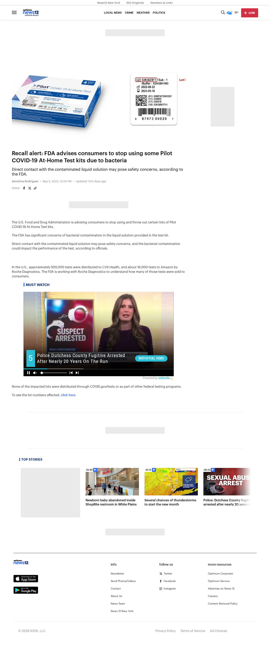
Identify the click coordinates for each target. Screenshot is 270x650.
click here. (68, 395)
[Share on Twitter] (29, 188)
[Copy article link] (35, 188)
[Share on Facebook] (24, 188)
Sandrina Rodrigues (25, 181)
